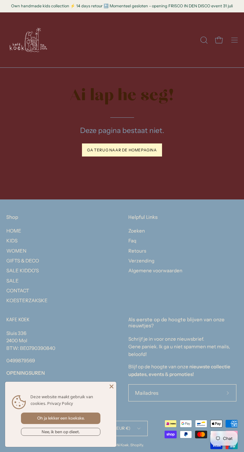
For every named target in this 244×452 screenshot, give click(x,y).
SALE (12, 281)
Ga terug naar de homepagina (122, 150)
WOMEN (16, 251)
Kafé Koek (120, 445)
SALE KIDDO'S (22, 271)
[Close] (111, 386)
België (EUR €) (115, 428)
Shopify (136, 445)
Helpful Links (143, 217)
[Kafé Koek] (28, 40)
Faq (132, 241)
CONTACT (17, 291)
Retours (137, 251)
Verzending (141, 261)
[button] (203, 40)
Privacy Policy (60, 403)
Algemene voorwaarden (155, 271)
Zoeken (136, 231)
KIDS (11, 241)
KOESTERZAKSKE (27, 300)
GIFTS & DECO (22, 261)
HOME (13, 231)
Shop (12, 217)
